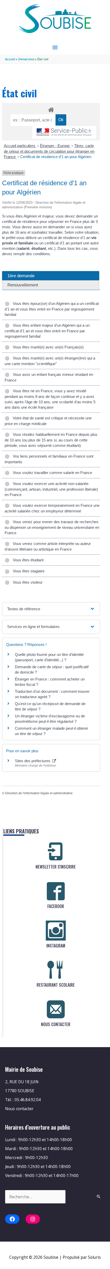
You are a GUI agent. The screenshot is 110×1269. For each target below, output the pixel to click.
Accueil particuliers (20, 145)
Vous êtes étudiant (27, 560)
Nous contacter (19, 1108)
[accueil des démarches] (51, 109)
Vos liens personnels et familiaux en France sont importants (49, 459)
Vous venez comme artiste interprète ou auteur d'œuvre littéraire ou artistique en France (48, 546)
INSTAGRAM (55, 946)
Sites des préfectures (33, 761)
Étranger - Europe (55, 145)
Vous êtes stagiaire (28, 571)
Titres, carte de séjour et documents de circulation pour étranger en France (49, 151)
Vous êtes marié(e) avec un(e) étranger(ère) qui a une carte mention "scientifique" (50, 361)
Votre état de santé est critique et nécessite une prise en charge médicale (48, 421)
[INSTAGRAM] (56, 931)
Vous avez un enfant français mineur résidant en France (49, 377)
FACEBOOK (55, 906)
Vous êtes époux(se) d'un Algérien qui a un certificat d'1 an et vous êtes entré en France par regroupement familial (52, 309)
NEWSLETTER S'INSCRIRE (56, 867)
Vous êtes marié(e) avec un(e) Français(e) (47, 347)
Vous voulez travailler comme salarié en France (51, 472)
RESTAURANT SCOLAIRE (56, 985)
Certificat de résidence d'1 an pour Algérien (55, 156)
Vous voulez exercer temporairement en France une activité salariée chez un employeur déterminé (52, 508)
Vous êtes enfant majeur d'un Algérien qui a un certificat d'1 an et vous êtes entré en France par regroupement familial (47, 330)
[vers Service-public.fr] (64, 132)
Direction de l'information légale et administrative (39, 793)
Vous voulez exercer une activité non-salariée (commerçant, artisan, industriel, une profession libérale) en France (51, 489)
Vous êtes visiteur (26, 582)
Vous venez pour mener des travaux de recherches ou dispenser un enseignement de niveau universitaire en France (52, 527)
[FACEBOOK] (56, 891)
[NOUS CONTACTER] (56, 1009)
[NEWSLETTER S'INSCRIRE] (56, 852)
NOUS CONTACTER (55, 1024)
